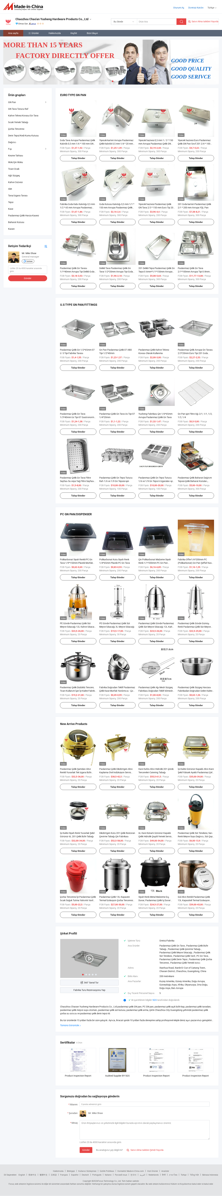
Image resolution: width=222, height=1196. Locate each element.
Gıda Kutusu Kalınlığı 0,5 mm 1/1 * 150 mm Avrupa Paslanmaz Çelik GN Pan (116, 207)
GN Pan (12, 102)
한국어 (133, 1174)
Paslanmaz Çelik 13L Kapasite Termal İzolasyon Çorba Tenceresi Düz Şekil (116, 900)
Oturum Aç (178, 7)
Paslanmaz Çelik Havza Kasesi (23, 215)
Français (64, 1174)
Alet (10, 188)
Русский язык (121, 1174)
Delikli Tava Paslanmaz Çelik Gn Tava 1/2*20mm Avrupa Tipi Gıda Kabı (116, 271)
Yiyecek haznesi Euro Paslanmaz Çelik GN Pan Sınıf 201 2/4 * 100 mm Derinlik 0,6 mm (194, 144)
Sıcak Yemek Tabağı (18, 122)
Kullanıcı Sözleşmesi (87, 1171)
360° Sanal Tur (91, 982)
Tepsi (10, 202)
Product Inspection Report (78, 1075)
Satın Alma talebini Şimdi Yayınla (145, 1149)
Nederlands (154, 1174)
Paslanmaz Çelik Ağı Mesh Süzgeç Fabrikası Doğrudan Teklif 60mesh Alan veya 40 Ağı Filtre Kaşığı (155, 691)
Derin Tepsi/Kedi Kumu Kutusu (23, 135)
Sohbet (29, 261)
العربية (142, 1174)
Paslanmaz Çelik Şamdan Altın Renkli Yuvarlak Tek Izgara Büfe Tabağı (75, 772)
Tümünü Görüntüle (69, 1025)
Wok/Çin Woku (15, 162)
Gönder (86, 1149)
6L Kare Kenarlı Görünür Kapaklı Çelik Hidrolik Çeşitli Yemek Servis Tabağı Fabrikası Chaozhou (154, 836)
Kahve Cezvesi (15, 182)
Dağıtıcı (12, 142)
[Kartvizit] (46, 246)
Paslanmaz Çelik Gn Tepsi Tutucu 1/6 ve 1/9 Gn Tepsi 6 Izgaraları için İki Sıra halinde (156, 481)
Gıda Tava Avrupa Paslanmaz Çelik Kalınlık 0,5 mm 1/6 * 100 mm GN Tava (77, 144)
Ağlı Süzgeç (14, 175)
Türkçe (183, 1174)
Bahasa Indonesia (210, 1174)
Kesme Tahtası (15, 155)
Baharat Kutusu (16, 222)
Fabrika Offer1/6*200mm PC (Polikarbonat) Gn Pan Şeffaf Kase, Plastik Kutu (195, 563)
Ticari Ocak (13, 168)
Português (96, 1174)
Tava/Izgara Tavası (18, 195)
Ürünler (35, 33)
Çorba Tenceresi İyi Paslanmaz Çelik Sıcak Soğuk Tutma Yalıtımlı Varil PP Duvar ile (78, 900)
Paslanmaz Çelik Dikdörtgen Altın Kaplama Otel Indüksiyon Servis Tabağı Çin (116, 772)
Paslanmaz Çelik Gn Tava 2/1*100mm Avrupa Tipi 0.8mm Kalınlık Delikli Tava (194, 271)
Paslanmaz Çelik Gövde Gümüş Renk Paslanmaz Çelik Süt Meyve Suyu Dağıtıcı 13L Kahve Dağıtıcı (194, 627)
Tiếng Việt (194, 1174)
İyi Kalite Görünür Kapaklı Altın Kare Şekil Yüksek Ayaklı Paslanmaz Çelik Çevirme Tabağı (196, 772)
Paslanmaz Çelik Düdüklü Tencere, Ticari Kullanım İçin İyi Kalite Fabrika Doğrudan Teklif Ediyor (78, 691)
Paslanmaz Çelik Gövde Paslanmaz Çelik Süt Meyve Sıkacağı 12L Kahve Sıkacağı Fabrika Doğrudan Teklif (156, 627)
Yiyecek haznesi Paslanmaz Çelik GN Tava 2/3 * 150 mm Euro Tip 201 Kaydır (156, 207)
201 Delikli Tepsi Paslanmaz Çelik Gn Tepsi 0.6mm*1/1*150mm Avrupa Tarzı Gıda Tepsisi (156, 271)
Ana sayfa (13, 33)
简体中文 (32, 1174)
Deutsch (85, 1174)
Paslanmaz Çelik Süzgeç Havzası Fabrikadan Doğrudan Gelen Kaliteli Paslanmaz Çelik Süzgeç (195, 691)
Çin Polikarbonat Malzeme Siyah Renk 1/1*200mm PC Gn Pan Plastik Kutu (154, 563)
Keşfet (74, 33)
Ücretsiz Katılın (195, 7)
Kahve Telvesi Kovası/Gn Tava (23, 115)
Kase (10, 208)
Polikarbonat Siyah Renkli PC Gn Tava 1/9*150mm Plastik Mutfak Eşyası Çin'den (76, 563)
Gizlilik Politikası (107, 1171)
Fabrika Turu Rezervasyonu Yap (89, 990)
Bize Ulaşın (92, 33)
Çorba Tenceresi (16, 128)
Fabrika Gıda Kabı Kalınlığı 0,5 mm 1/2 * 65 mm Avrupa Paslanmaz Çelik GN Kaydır (77, 207)
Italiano (108, 1174)
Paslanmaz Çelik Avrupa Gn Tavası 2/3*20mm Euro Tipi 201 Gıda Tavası (195, 353)
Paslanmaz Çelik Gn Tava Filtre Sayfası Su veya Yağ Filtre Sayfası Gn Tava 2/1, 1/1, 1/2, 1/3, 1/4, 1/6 (77, 481)
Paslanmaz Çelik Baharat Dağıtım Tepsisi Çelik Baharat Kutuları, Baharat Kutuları (195, 481)
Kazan (11, 228)
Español (74, 1174)
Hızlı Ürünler (152, 1171)
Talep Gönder (78, 158)
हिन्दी (164, 1174)
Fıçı (10, 148)
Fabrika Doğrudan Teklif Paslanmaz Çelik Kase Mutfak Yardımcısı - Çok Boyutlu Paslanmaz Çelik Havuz (117, 691)
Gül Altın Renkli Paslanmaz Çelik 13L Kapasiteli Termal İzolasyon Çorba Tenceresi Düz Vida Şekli (194, 900)
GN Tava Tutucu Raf (18, 108)
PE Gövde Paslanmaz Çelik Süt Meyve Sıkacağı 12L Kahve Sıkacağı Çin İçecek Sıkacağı (78, 627)
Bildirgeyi (71, 1171)
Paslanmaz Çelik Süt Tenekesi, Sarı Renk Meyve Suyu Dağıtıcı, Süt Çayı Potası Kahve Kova (195, 836)
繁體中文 (43, 1174)
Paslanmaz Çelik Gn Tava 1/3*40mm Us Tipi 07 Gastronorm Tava (77, 417)
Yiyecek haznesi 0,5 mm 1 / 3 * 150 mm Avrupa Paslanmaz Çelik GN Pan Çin (155, 144)
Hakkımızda (55, 33)
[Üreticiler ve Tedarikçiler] (24, 6)
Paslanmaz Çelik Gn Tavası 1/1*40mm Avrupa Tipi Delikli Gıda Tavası (77, 271)
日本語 (54, 1174)
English (22, 1174)
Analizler (165, 1171)
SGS (154, 999)
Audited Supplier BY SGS (117, 1075)
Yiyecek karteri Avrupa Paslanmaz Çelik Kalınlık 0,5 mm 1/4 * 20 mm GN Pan (116, 144)
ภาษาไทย (173, 1174)
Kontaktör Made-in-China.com (131, 1171)
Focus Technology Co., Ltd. (109, 1181)
